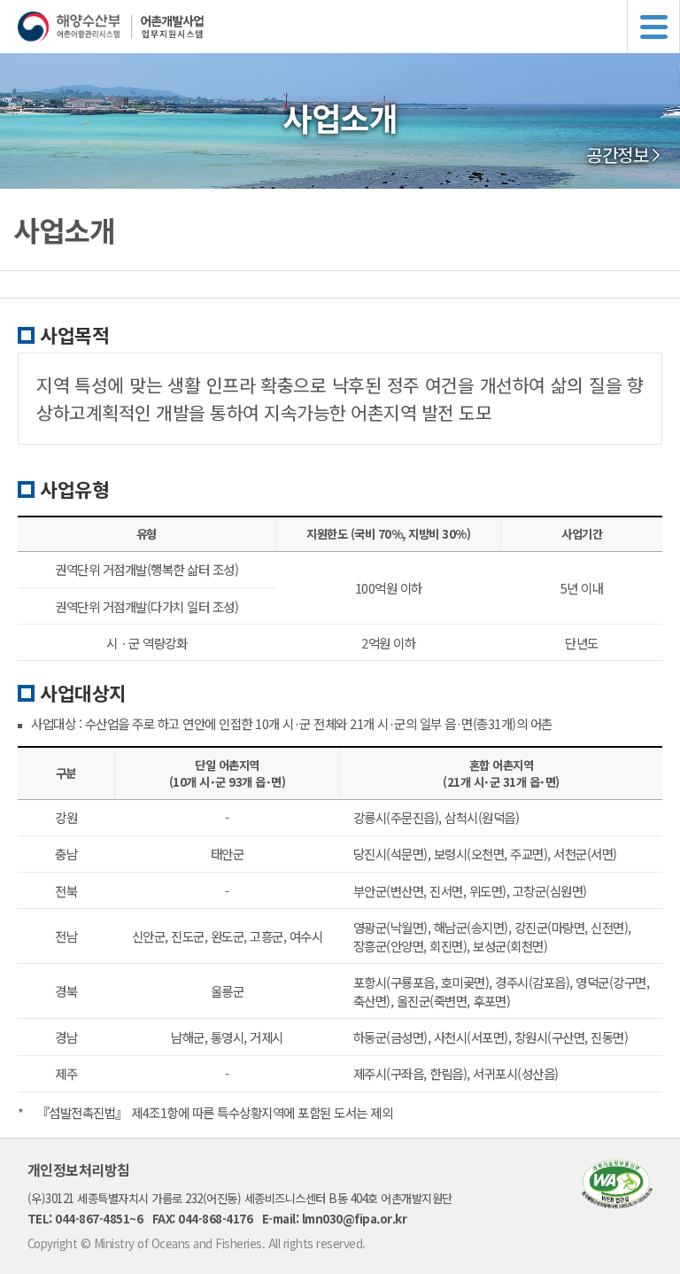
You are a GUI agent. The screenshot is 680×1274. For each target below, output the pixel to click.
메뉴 (653, 26)
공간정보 (617, 155)
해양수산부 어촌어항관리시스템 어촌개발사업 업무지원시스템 (349, 27)
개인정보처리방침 (78, 1169)
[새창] (617, 1202)
